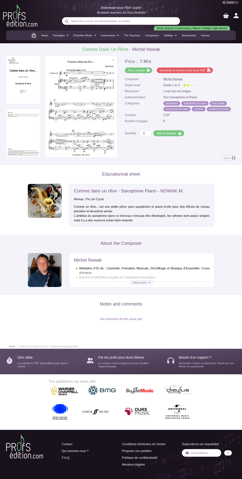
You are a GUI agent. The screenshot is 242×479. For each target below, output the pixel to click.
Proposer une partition (137, 451)
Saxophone (172, 103)
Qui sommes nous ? (75, 451)
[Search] (66, 21)
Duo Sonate (218, 103)
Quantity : (131, 133)
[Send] (228, 453)
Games (205, 35)
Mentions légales (133, 464)
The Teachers (132, 35)
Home (12, 346)
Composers (152, 35)
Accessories (189, 35)
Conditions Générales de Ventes (143, 444)
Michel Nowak (172, 79)
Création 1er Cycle (218, 109)
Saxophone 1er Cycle (195, 103)
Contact (67, 444)
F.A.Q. (66, 457)
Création (198, 109)
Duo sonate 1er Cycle (177, 109)
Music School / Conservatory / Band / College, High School (192, 28)
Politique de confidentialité (139, 457)
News (44, 35)
